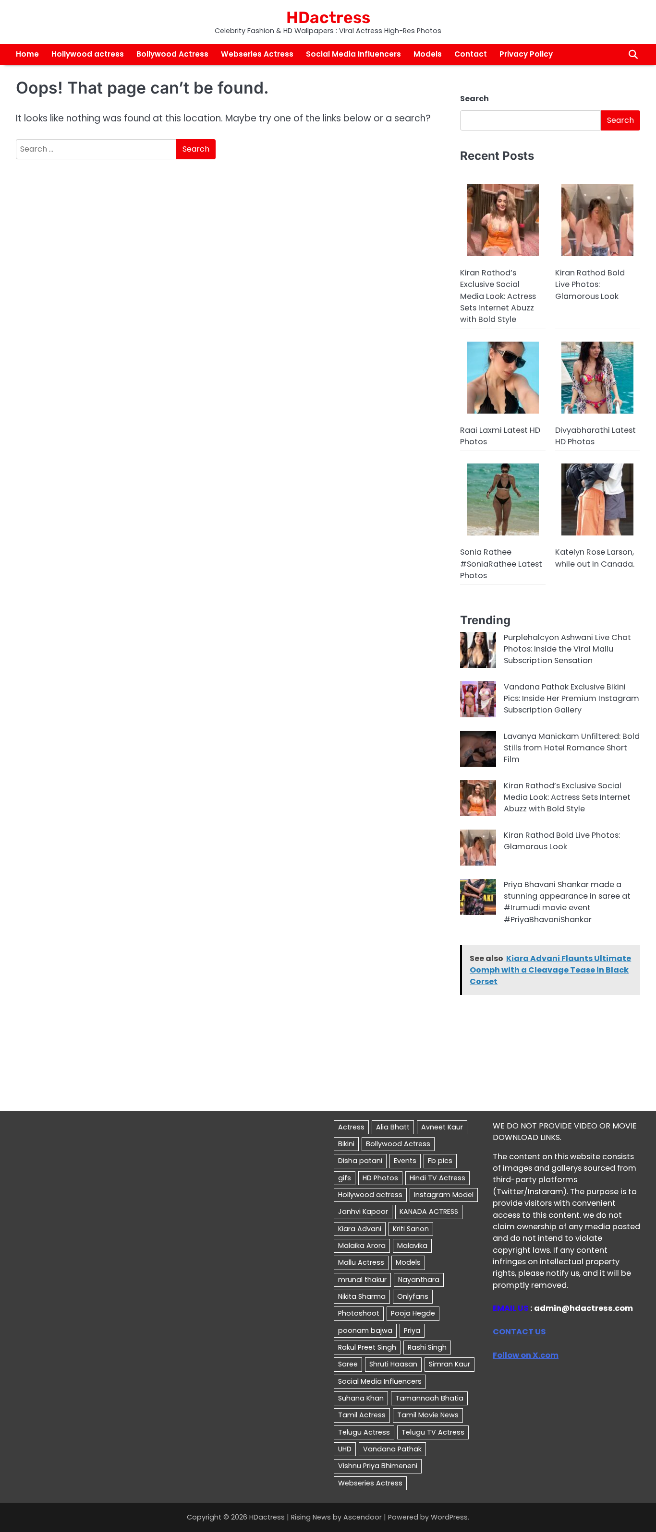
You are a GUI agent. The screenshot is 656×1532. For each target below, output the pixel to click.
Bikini (346, 1144)
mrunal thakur (362, 1279)
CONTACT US (519, 1331)
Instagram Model (444, 1194)
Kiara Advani (359, 1229)
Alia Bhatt (393, 1127)
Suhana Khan (361, 1398)
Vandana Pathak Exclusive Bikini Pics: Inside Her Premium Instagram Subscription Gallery (571, 698)
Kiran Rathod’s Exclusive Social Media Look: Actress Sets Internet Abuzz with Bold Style (498, 296)
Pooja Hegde (413, 1313)
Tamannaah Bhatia (429, 1398)
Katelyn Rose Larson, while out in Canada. (594, 557)
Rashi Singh (427, 1347)
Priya (412, 1330)
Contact (470, 54)
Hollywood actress (87, 54)
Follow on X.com (526, 1355)
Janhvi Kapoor (363, 1211)
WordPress (449, 1517)
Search (474, 98)
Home (27, 54)
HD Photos (380, 1178)
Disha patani (360, 1160)
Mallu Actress (361, 1262)
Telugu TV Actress (432, 1432)
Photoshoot (358, 1313)
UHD (345, 1449)
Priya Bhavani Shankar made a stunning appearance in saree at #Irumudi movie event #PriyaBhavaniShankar (567, 902)
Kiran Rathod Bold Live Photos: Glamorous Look (590, 284)
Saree (348, 1364)
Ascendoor (362, 1517)
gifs (344, 1178)
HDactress (328, 17)
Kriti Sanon (411, 1229)
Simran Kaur (449, 1364)
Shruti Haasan (393, 1364)
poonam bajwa (365, 1330)
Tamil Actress (362, 1415)
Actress (351, 1127)
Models (427, 54)
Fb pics (440, 1160)
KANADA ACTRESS (429, 1211)
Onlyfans (412, 1296)
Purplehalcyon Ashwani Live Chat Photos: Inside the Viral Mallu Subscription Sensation (567, 649)
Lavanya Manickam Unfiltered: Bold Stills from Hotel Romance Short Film (572, 748)
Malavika (412, 1245)
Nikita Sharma (362, 1296)
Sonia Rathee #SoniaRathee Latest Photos (501, 563)
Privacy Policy (526, 54)
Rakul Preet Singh (367, 1347)
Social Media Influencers (353, 54)
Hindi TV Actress (437, 1178)
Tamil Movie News (428, 1415)
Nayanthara (418, 1279)
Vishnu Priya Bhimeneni (377, 1466)
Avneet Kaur (442, 1127)
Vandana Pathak (392, 1449)
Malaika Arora (362, 1245)
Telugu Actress (364, 1432)
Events (405, 1160)
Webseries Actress (257, 54)
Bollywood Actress (172, 54)
